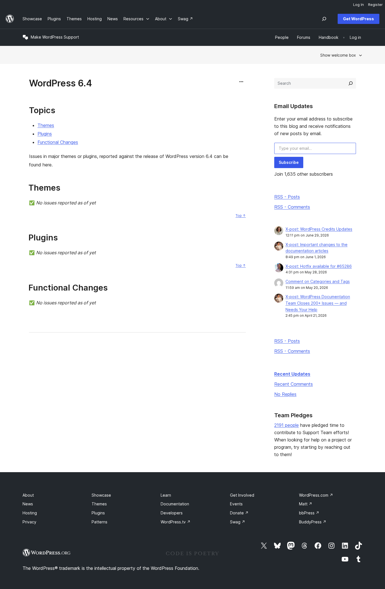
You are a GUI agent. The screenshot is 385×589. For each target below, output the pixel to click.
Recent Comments (293, 384)
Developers (172, 512)
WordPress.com (316, 495)
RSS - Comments (292, 207)
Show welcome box (338, 55)
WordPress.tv (176, 521)
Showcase (101, 495)
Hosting (30, 512)
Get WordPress (358, 18)
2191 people (286, 425)
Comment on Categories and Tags (318, 281)
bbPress (309, 512)
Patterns (99, 521)
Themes (45, 125)
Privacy (29, 521)
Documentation (175, 503)
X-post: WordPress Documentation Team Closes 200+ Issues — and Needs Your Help (318, 303)
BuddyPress (312, 521)
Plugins (44, 134)
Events (236, 503)
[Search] (350, 83)
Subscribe (289, 162)
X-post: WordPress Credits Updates (319, 229)
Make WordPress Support (55, 37)
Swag (237, 521)
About (28, 495)
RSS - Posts (287, 197)
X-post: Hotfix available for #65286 (319, 266)
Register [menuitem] (375, 4)
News (28, 503)
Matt (305, 503)
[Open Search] (324, 19)
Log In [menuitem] (358, 4)
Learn (166, 495)
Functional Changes (57, 142)
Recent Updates (292, 374)
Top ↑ (241, 215)
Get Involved (242, 495)
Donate (239, 512)
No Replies (285, 394)
